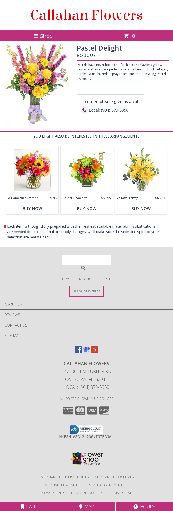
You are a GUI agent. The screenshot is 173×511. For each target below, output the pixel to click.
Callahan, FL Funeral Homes (64, 477)
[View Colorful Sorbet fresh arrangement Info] (87, 170)
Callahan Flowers (86, 15)
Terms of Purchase (88, 493)
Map (88, 507)
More (83, 79)
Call (30, 507)
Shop (46, 36)
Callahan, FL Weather (62, 485)
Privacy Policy (54, 493)
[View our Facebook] (78, 351)
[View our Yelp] (94, 351)
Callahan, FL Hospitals (113, 477)
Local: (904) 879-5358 (86, 387)
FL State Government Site (107, 485)
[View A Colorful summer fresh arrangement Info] (32, 170)
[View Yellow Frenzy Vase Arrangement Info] (141, 170)
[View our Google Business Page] (86, 351)
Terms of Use (120, 493)
